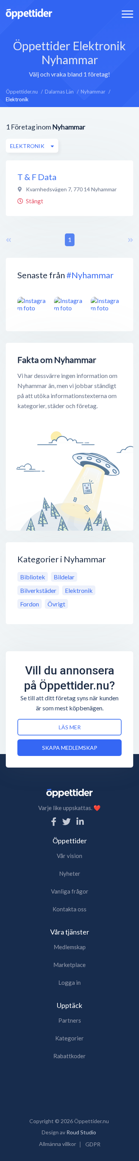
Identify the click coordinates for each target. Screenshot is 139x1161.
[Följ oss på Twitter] (66, 821)
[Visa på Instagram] (32, 304)
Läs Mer (70, 727)
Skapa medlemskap (69, 747)
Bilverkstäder (38, 590)
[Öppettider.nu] (29, 13)
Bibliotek (32, 576)
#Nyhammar (90, 275)
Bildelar (64, 576)
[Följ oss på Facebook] (53, 821)
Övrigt (56, 604)
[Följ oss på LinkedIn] (80, 821)
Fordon (29, 604)
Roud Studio (81, 1132)
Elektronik (79, 590)
